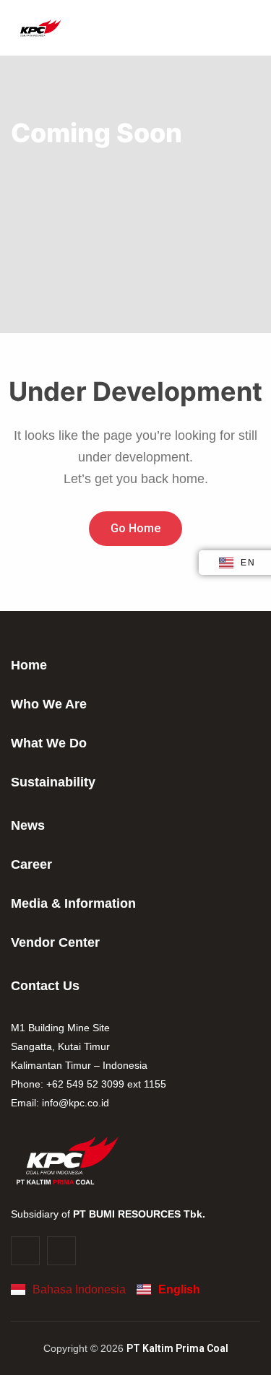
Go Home (135, 528)
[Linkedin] (61, 1250)
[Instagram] (25, 1250)
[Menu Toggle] (220, 28)
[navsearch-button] (245, 28)
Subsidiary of (108, 1214)
